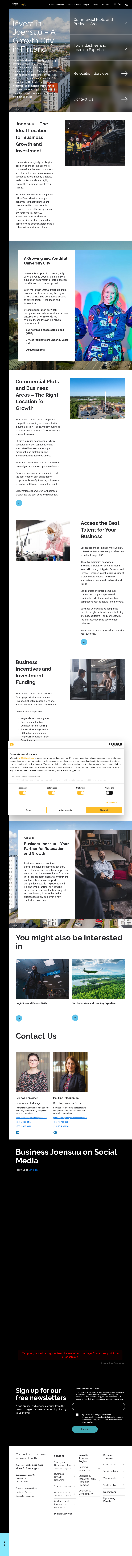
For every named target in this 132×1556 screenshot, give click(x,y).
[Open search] (119, 4)
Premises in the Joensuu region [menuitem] (63, 1494)
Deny (28, 810)
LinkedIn (33, 1169)
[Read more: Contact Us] (101, 99)
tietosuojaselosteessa (91, 1417)
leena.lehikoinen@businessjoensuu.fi (31, 1117)
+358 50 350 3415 (23, 1122)
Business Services (56, 4)
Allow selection (66, 810)
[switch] (51, 793)
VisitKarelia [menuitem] (109, 1485)
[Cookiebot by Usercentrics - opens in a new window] (111, 744)
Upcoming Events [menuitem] (109, 1500)
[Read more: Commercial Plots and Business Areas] (101, 22)
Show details (111, 802)
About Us (105, 4)
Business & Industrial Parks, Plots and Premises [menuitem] (88, 1480)
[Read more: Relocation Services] (101, 73)
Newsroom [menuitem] (109, 1492)
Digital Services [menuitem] (63, 1513)
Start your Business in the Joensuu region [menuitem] (62, 1465)
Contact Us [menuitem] (109, 1464)
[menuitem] (115, 4)
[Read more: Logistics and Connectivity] (42, 990)
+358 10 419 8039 (23, 1126)
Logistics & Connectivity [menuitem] (86, 1492)
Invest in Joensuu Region (78, 4)
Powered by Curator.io (112, 1363)
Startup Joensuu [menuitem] (63, 1486)
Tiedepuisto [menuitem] (110, 1478)
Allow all (104, 810)
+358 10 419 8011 (34, 1465)
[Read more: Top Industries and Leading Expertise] (101, 47)
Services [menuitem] (59, 1455)
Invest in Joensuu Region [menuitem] (83, 1458)
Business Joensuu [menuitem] (108, 1457)
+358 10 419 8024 (60, 1126)
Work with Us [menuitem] (110, 1471)
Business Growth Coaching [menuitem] (59, 1476)
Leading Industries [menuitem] (84, 1468)
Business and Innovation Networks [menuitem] (61, 1504)
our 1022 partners (25, 758)
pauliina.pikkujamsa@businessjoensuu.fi (70, 1117)
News (95, 4)
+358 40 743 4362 (60, 1122)
